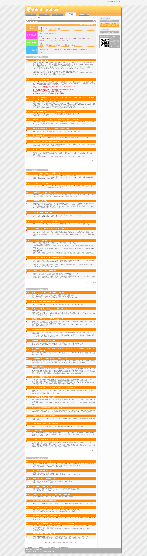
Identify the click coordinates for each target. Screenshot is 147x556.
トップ (28, 18)
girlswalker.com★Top (114, 1)
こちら (89, 434)
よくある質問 (39, 547)
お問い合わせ (51, 547)
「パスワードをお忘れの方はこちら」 (44, 156)
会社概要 (30, 547)
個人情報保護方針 (63, 547)
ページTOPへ (92, 161)
